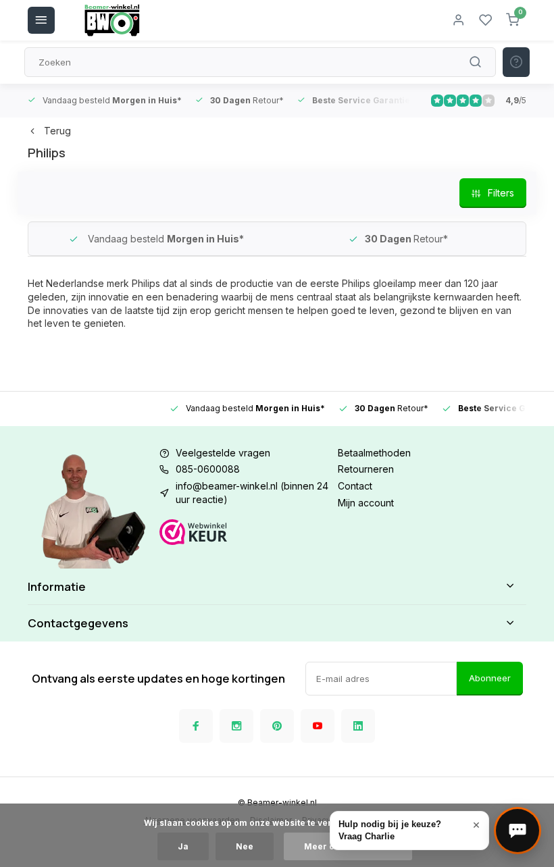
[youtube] (317, 726)
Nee (244, 846)
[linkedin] (358, 726)
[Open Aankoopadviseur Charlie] (517, 830)
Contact (355, 486)
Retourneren (366, 469)
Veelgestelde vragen (223, 452)
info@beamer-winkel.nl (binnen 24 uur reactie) (252, 492)
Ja (183, 846)
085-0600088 (208, 469)
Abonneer (490, 678)
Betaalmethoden (374, 452)
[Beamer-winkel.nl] (112, 20)
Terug (57, 130)
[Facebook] (196, 726)
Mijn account (366, 502)
